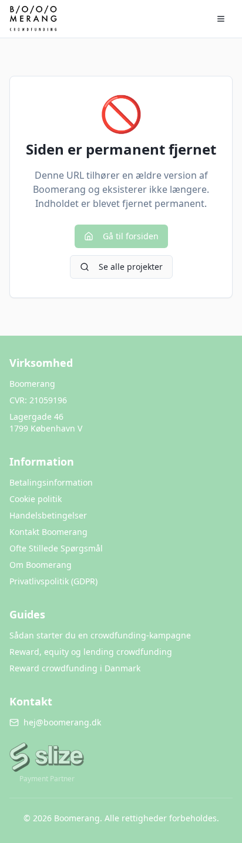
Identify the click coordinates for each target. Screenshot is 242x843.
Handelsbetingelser (48, 515)
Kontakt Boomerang (48, 531)
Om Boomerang (40, 564)
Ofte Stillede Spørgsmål (56, 548)
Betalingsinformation (51, 482)
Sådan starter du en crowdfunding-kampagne (100, 635)
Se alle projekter (131, 266)
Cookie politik (35, 498)
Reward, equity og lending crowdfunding (90, 651)
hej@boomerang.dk (62, 722)
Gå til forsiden (131, 236)
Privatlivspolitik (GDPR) (53, 581)
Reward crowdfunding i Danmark (74, 668)
